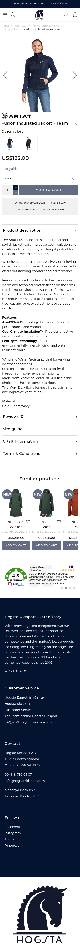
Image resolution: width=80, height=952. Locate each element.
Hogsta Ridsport (17, 704)
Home (5, 26)
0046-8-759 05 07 (18, 775)
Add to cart (49, 190)
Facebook (12, 827)
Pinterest (12, 846)
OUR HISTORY (16, 671)
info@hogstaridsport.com (25, 781)
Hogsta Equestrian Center (25, 697)
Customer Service (18, 710)
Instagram (13, 833)
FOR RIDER (20, 26)
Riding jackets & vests (45, 26)
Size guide (10, 169)
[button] (40, 179)
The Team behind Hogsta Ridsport (31, 716)
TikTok (9, 839)
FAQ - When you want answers (29, 722)
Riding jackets (11, 30)
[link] (40, 577)
